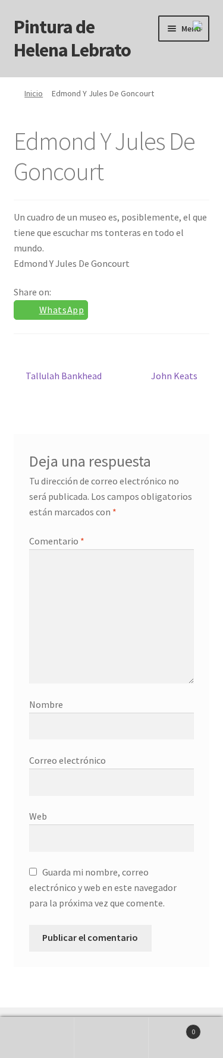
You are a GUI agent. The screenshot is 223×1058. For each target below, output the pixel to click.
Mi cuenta (37, 1038)
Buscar (111, 1038)
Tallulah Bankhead (63, 375)
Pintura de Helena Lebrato (72, 38)
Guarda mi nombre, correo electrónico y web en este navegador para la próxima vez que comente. (103, 887)
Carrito (172, 1027)
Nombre (46, 704)
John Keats (174, 375)
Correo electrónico (67, 760)
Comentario (56, 541)
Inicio (33, 93)
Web (38, 816)
